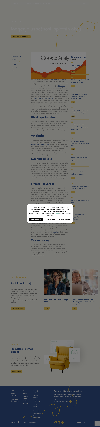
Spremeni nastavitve (64, 219)
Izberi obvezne (51, 219)
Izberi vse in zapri (36, 219)
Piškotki (57, 213)
